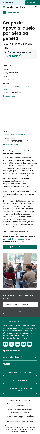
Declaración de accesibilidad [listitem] (20, 400)
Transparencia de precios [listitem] (20, 412)
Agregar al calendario (20, 247)
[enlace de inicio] (16, 321)
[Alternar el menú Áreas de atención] (20, 357)
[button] (32, 2)
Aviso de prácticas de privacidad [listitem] (20, 409)
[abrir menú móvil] (35, 7)
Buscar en (21, 311)
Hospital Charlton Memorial (14, 135)
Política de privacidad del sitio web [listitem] (20, 421)
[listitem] (5, 344)
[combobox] (20, 304)
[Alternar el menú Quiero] (20, 364)
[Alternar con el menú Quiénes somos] (20, 350)
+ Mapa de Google (10, 144)
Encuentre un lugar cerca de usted (18, 297)
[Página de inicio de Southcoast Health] (15, 7)
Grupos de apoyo (10, 96)
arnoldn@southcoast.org (15, 239)
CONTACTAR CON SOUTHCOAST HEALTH (20, 390)
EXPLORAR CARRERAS (20, 381)
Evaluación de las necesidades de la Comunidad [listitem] (20, 404)
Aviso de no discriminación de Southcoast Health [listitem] (20, 417)
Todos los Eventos (14, 12)
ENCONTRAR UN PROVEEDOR (20, 373)
